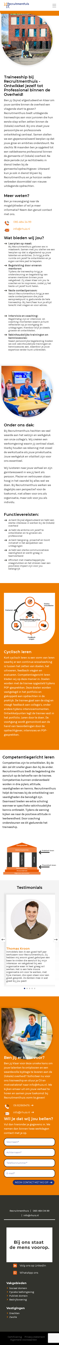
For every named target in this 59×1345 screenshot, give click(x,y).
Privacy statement (35, 1336)
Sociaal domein (18, 1288)
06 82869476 (21, 1105)
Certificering (15, 1336)
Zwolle (13, 1317)
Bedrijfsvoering (18, 1299)
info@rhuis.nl (21, 228)
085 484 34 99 (22, 221)
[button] (24, 988)
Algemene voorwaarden (23, 1339)
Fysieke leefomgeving (21, 1291)
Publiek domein (18, 1295)
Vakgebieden (16, 1283)
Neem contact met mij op (31, 1182)
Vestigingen (15, 1308)
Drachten (14, 1313)
